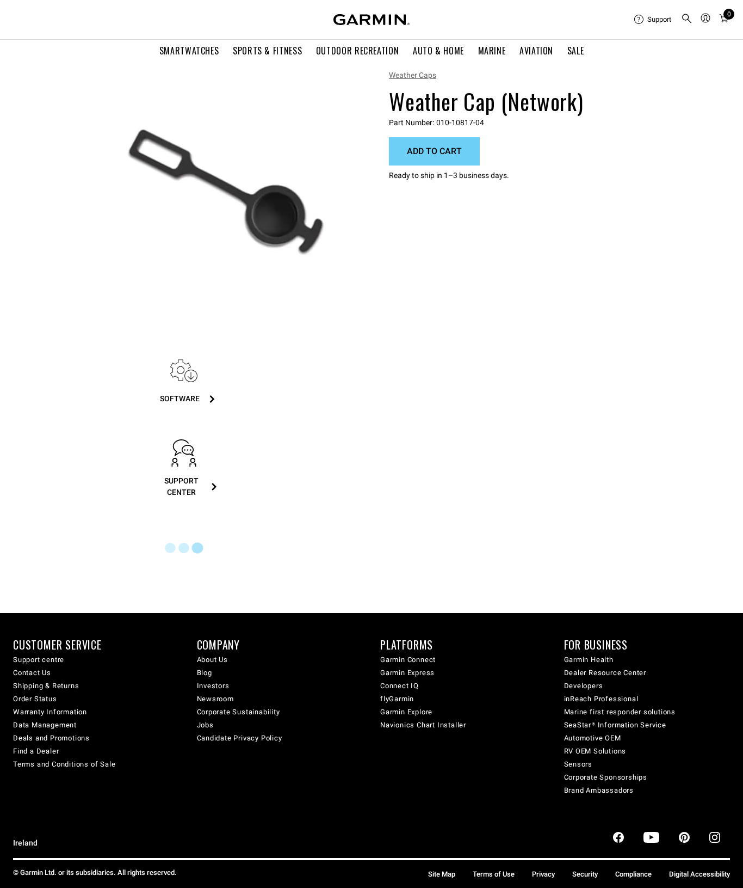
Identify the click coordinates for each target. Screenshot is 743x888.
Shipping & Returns (46, 686)
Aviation (536, 50)
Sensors (578, 764)
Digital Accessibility (699, 874)
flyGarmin (397, 699)
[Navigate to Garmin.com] (371, 19)
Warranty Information (50, 712)
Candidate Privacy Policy (239, 738)
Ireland (25, 843)
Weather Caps (412, 75)
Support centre (38, 660)
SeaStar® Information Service (615, 725)
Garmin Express (407, 673)
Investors (213, 686)
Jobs (205, 725)
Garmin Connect (408, 660)
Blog (204, 673)
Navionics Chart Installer (423, 725)
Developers (583, 686)
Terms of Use (494, 874)
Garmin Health (589, 660)
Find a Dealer (36, 751)
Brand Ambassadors (599, 790)
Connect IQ (399, 686)
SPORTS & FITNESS (267, 50)
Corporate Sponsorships (606, 777)
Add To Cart (434, 151)
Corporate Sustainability (238, 712)
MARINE (492, 50)
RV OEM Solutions (595, 751)
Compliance (633, 874)
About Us (212, 660)
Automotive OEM (592, 738)
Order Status (35, 699)
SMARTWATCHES (189, 50)
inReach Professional (601, 699)
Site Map (441, 874)
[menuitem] (653, 19)
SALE (575, 50)
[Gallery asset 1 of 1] (226, 192)
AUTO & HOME (438, 50)
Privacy (543, 874)
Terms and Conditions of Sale (64, 764)
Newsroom (215, 699)
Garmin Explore (406, 712)
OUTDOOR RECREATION (357, 50)
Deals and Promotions (51, 738)
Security (585, 874)
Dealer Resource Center (605, 673)
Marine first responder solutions (620, 712)
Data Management (45, 725)
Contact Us (32, 673)
